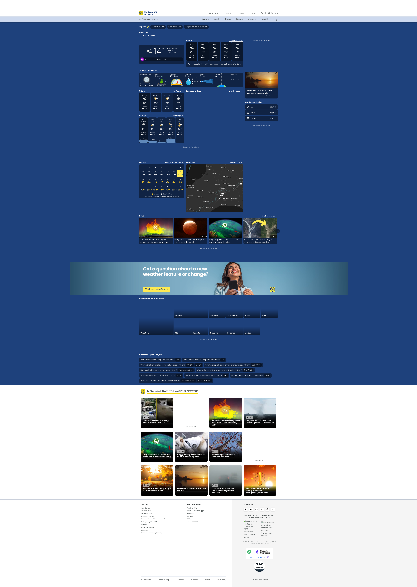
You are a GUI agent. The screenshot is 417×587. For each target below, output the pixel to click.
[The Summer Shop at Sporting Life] (269, 326)
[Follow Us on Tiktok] (262, 509)
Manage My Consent (149, 522)
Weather (146, 19)
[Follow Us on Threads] (267, 509)
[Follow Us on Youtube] (256, 509)
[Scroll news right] (278, 231)
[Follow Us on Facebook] (245, 509)
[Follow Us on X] (273, 509)
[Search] (262, 13)
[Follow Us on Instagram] (251, 509)
